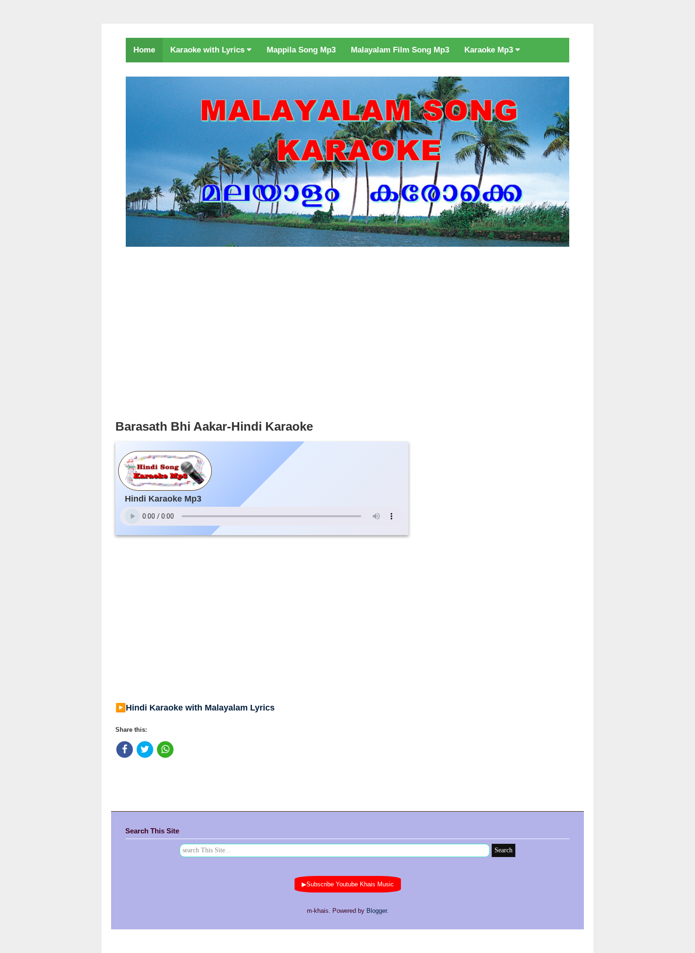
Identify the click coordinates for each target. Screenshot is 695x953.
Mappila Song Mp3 (301, 49)
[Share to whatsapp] (165, 749)
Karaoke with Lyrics (208, 49)
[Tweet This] (145, 749)
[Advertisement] (347, 330)
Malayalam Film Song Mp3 (400, 49)
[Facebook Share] (124, 749)
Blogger (376, 910)
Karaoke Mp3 (489, 49)
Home (144, 49)
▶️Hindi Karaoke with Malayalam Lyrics (195, 707)
